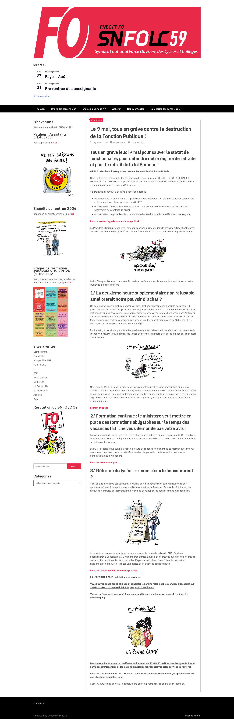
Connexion (38, 703)
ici (55, 142)
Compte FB (39, 356)
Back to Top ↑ (193, 715)
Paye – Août (56, 76)
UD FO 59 (38, 381)
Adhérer (116, 109)
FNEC (36, 369)
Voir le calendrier (41, 96)
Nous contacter (135, 109)
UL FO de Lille (40, 386)
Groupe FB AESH (42, 360)
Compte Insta (40, 351)
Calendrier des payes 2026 (165, 109)
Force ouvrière (40, 377)
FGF (35, 373)
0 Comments (138, 142)
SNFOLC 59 (102, 142)
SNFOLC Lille (40, 715)
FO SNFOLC (39, 364)
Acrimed (37, 394)
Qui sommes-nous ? (93, 109)
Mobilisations (119, 142)
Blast (36, 399)
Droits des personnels (63, 109)
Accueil (41, 109)
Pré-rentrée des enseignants (70, 88)
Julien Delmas (40, 390)
